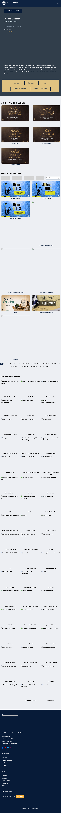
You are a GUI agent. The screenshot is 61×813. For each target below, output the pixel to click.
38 (34, 366)
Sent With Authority (46, 122)
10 (21, 364)
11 (24, 364)
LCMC (3, 786)
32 (20, 366)
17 (37, 364)
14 (30, 364)
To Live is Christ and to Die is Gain (16, 292)
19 (41, 364)
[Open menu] (57, 3)
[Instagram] (11, 748)
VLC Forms (5, 783)
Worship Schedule (7, 760)
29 (14, 366)
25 (55, 364)
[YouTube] (5, 748)
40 (38, 366)
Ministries (4, 765)
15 (32, 364)
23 (50, 364)
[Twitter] (8, 748)
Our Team (4, 778)
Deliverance (15, 143)
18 (39, 364)
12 (26, 364)
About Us (4, 775)
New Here (4, 758)
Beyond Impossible (46, 143)
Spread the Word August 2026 (8, 796)
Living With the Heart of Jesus (46, 245)
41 (40, 366)
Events (3, 763)
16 (35, 364)
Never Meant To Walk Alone (46, 292)
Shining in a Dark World (15, 218)
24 (53, 364)
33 (23, 366)
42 (43, 366)
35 (27, 366)
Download (20, 796)
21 (46, 364)
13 (28, 364)
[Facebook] (3, 748)
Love (15, 312)
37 (32, 366)
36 (29, 366)
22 (48, 364)
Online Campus (6, 781)
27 (59, 364)
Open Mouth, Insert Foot (15, 122)
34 (25, 366)
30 (16, 366)
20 (44, 364)
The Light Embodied (15, 164)
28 (11, 366)
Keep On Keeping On (15, 198)
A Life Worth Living (46, 198)
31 (18, 366)
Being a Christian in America (46, 312)
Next (46, 366)
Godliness (15, 359)
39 (36, 366)
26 (57, 364)
